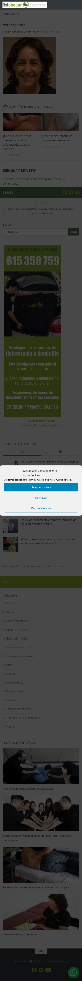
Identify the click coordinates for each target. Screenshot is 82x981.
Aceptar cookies (41, 487)
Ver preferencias (41, 508)
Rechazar (41, 497)
